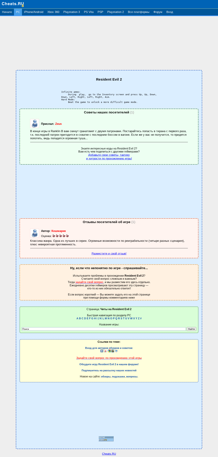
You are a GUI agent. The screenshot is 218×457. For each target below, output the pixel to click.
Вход (169, 12)
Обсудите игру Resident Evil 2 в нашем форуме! (109, 364)
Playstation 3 (71, 12)
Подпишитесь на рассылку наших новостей (109, 370)
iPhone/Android (33, 12)
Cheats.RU (109, 453)
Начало (7, 12)
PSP (100, 12)
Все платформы (138, 12)
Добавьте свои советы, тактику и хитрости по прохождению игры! (109, 156)
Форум (157, 12)
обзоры (106, 376)
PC (18, 12)
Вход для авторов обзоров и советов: (109, 348)
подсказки (118, 376)
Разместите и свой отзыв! (109, 253)
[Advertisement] (109, 43)
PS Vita (89, 12)
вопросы (131, 376)
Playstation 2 (115, 12)
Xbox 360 (53, 12)
